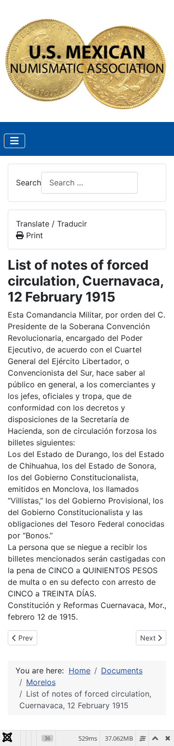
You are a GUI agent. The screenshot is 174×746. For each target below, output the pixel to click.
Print (33, 235)
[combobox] (89, 183)
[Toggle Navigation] (14, 141)
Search (28, 182)
